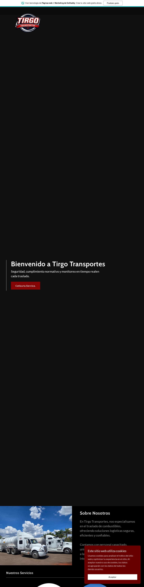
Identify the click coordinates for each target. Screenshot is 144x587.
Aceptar (112, 577)
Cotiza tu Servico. (25, 285)
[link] (28, 10)
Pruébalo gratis (113, 3)
